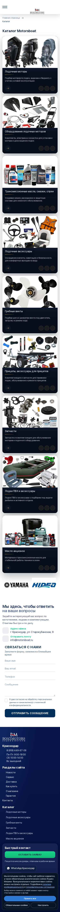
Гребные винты (14, 822)
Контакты (7, 800)
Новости (11, 772)
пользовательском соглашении (40, 887)
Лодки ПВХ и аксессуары (19, 833)
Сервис (10, 777)
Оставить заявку (30, 854)
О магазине (12, 791)
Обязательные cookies (17, 905)
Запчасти (11, 828)
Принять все (30, 898)
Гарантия (11, 796)
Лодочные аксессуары (18, 817)
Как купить (11, 786)
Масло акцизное (15, 838)
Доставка (11, 781)
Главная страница (11, 18)
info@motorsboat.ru (21, 640)
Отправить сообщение (30, 713)
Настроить (43, 905)
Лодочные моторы (16, 812)
